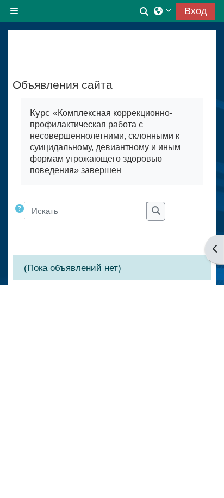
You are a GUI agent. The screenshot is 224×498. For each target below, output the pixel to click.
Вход (195, 10)
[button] (145, 10)
